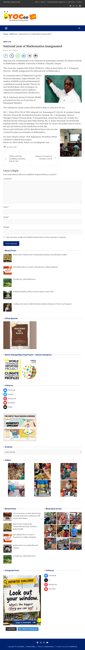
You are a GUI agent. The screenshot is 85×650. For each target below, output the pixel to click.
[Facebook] (70, 6)
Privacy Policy (30, 647)
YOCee (22, 647)
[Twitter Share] (12, 56)
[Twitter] (76, 6)
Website (6, 227)
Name (6, 207)
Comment (7, 179)
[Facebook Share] (6, 56)
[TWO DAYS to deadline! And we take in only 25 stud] (22, 600)
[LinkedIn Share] (24, 56)
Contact (79, 2)
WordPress (73, 647)
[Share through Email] (30, 56)
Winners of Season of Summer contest (44, 157)
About (43, 2)
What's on (7, 42)
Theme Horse (49, 647)
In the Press (71, 2)
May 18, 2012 (7, 50)
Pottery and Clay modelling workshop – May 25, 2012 (18, 158)
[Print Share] (36, 56)
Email (6, 217)
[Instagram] (73, 6)
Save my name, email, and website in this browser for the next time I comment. (36, 237)
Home (37, 2)
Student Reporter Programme (56, 2)
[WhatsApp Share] (18, 56)
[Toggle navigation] (6, 28)
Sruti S (16, 50)
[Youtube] (80, 6)
